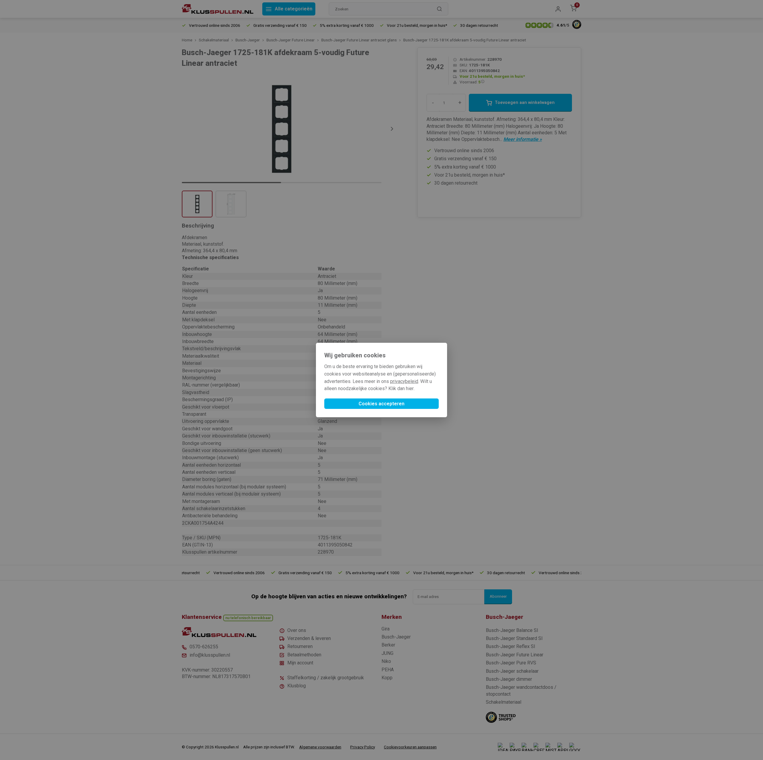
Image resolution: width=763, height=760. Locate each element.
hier (410, 388)
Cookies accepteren (381, 404)
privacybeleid (404, 381)
